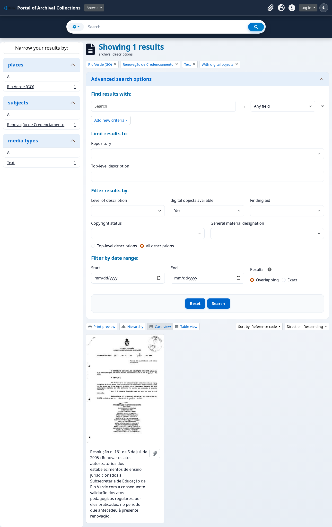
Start (95, 267)
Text (41, 163)
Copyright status (106, 223)
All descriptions (160, 246)
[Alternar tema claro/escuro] (323, 7)
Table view (188, 326)
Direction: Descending (305, 326)
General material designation (237, 223)
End (174, 267)
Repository (101, 143)
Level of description (109, 200)
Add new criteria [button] (109, 120)
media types (23, 140)
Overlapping (267, 280)
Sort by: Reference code (258, 326)
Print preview (104, 326)
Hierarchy (134, 326)
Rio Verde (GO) (41, 88)
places (15, 64)
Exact (292, 280)
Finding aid (260, 200)
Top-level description (110, 166)
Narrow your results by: (41, 48)
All (9, 76)
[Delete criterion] (322, 106)
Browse (93, 7)
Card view (162, 326)
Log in (306, 7)
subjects (18, 102)
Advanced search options (121, 79)
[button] (270, 7)
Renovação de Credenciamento (41, 125)
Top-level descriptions (117, 246)
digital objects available (192, 200)
